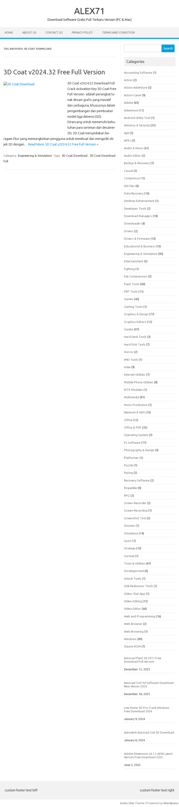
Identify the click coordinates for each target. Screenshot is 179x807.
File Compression (135, 276)
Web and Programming (139, 616)
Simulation (131, 533)
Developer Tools (135, 208)
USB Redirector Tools (138, 586)
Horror (128, 351)
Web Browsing (134, 631)
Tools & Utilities (134, 563)
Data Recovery (134, 193)
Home (9, 32)
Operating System (136, 434)
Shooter (129, 525)
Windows (130, 639)
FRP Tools (131, 291)
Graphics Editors (135, 321)
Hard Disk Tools (134, 344)
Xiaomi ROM (132, 646)
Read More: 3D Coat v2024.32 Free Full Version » (63, 144)
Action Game (132, 95)
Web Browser (133, 623)
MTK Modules (133, 389)
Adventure (131, 110)
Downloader (132, 223)
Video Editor (132, 608)
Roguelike (130, 487)
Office (128, 420)
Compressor (132, 178)
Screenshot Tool (135, 518)
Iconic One (127, 803)
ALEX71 (89, 11)
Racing (128, 472)
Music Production (136, 404)
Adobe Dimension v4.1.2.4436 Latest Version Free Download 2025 (148, 755)
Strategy (129, 548)
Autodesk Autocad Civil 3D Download (149, 732)
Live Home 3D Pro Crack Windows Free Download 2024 (146, 709)
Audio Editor (132, 155)
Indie (127, 367)
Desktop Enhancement (139, 200)
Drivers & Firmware (137, 238)
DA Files (129, 185)
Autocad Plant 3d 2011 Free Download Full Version (142, 659)
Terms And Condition (118, 32)
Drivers (129, 231)
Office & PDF (132, 427)
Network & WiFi (134, 412)
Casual (128, 170)
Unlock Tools (132, 578)
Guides (128, 329)
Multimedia (131, 397)
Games (128, 299)
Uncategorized (134, 570)
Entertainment (133, 261)
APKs (127, 140)
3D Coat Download (74, 155)
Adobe (128, 102)
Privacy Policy (82, 32)
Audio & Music (133, 148)
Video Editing (133, 601)
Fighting (129, 268)
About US (29, 32)
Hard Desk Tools (135, 336)
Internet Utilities (134, 374)
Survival (129, 556)
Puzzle (128, 465)
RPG (127, 495)
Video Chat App (134, 593)
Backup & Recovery (137, 163)
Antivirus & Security (137, 125)
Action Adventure (135, 87)
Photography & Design (139, 450)
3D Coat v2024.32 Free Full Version (54, 72)
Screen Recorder (135, 503)
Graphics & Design (136, 314)
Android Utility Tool (137, 117)
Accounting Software (138, 72)
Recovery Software (137, 480)
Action (128, 80)
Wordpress (171, 803)
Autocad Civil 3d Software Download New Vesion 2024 (149, 684)
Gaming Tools (133, 306)
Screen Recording (136, 510)
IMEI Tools (131, 359)
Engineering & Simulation (35, 155)
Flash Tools (131, 284)
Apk (126, 133)
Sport (128, 540)
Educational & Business (139, 246)
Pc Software (132, 442)
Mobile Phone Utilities (138, 382)
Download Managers (138, 216)
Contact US (53, 32)
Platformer (131, 457)
